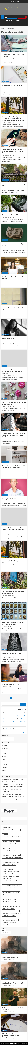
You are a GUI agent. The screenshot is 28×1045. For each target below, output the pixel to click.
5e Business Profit (7, 827)
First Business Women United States (11, 876)
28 (10, 728)
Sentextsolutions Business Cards (10, 920)
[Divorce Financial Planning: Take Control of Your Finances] (14, 391)
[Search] (23, 17)
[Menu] (5, 17)
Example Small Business (8, 869)
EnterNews (17, 1043)
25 (24, 725)
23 (17, 725)
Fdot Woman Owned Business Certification (12, 873)
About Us (20, 24)
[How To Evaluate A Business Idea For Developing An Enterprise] (14, 611)
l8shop (3, 930)
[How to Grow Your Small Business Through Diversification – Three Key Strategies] (14, 138)
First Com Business (7, 878)
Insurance (22, 17)
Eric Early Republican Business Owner (11, 862)
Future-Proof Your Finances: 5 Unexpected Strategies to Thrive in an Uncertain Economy (13, 1035)
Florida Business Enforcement (9, 883)
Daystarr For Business (15, 853)
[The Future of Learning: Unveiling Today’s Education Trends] (14, 997)
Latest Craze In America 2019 (9, 890)
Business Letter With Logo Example (11, 841)
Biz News (5, 24)
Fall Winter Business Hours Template (11, 871)
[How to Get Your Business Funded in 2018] (14, 642)
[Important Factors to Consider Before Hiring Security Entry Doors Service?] (14, 517)
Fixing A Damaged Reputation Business (11, 880)
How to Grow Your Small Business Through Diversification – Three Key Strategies (12, 151)
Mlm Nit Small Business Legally (9, 901)
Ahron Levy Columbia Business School (11, 829)
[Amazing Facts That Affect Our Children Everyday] (14, 265)
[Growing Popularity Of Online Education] (14, 487)
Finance (12, 24)
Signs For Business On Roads (9, 922)
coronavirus (5, 853)
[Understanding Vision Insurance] (14, 673)
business (5, 834)
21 (10, 725)
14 (10, 721)
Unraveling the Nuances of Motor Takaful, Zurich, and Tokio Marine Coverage (12, 371)
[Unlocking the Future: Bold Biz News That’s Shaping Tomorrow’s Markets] (14, 945)
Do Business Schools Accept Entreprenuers (12, 857)
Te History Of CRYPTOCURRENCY (12, 85)
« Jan (3, 732)
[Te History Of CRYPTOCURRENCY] (14, 74)
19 (3, 725)
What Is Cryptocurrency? (9, 338)
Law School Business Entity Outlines (11, 892)
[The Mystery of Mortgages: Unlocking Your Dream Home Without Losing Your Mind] (14, 971)
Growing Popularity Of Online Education (13, 499)
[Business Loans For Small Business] (14, 203)
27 (7, 728)
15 (14, 721)
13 (7, 721)
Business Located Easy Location (10, 843)
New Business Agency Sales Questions (11, 904)
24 (21, 725)
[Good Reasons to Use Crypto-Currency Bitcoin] (14, 173)
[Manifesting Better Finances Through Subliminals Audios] (14, 580)
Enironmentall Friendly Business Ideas (11, 860)
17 (21, 721)
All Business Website (7, 832)
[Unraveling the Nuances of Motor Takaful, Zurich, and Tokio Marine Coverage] (14, 358)
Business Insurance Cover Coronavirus (11, 839)
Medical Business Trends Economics (11, 897)
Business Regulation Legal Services (11, 850)
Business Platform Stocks (8, 846)
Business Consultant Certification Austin (12, 836)
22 (14, 725)
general (4, 756)
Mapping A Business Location (9, 894)
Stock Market (5, 773)
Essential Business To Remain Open (11, 866)
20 (7, 725)
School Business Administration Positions (12, 913)
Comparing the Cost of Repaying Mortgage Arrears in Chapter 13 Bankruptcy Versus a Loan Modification (13, 118)
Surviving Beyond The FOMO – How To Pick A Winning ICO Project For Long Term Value (13, 435)
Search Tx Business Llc (8, 917)
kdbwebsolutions (6, 932)
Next (16, 697)
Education (5, 145)
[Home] (2, 17)
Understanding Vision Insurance (11, 684)
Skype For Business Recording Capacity (11, 924)
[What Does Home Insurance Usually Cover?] (14, 233)
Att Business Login (18, 832)
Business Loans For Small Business (12, 215)
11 (24, 718)
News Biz (17, 20)
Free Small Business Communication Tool (12, 885)
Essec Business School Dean (9, 864)
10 (21, 718)
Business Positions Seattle (9, 848)
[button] (5, 17)
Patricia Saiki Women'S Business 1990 (11, 906)
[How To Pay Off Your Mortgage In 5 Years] (14, 549)
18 (24, 721)
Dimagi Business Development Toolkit (11, 855)
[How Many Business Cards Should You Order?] (14, 296)
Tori (13, 58)
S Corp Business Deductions (9, 915)
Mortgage (9, 20)
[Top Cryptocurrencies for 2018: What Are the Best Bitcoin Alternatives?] (14, 454)
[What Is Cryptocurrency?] (14, 327)
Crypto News (12, 17)
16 (17, 721)
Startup (4, 365)
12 (3, 721)
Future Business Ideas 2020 (9, 887)
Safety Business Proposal (8, 908)
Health (3, 759)
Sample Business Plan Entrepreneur (11, 911)
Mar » (24, 732)
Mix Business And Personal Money (10, 899)
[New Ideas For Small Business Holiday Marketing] (14, 43)
